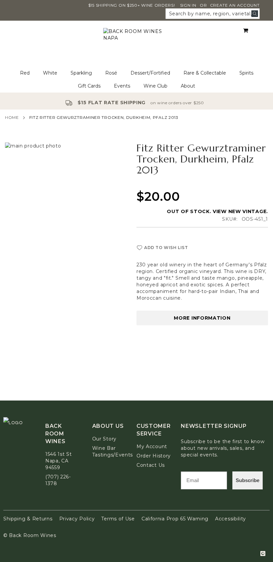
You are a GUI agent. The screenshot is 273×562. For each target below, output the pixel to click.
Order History (153, 456)
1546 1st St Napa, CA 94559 (58, 460)
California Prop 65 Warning (174, 519)
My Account (151, 446)
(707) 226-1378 (58, 480)
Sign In (188, 5)
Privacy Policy (77, 519)
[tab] (136, 80)
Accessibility (230, 519)
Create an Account (235, 5)
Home (12, 117)
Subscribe (247, 480)
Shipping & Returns (28, 519)
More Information (202, 318)
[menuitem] (24, 73)
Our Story (104, 439)
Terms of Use (118, 519)
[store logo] (136, 44)
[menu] (136, 80)
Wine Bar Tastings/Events (112, 451)
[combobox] (212, 13)
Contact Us (150, 465)
